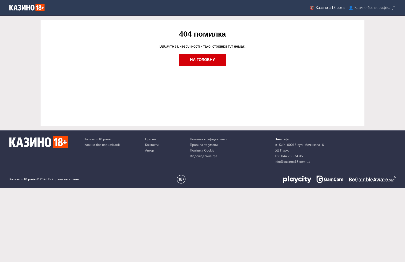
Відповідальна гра (204, 156)
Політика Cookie (202, 150)
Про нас (151, 139)
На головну (202, 60)
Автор (149, 150)
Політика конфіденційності (210, 139)
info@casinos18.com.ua (292, 161)
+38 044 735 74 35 (289, 156)
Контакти (152, 145)
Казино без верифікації (374, 8)
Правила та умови (204, 145)
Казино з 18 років (330, 8)
